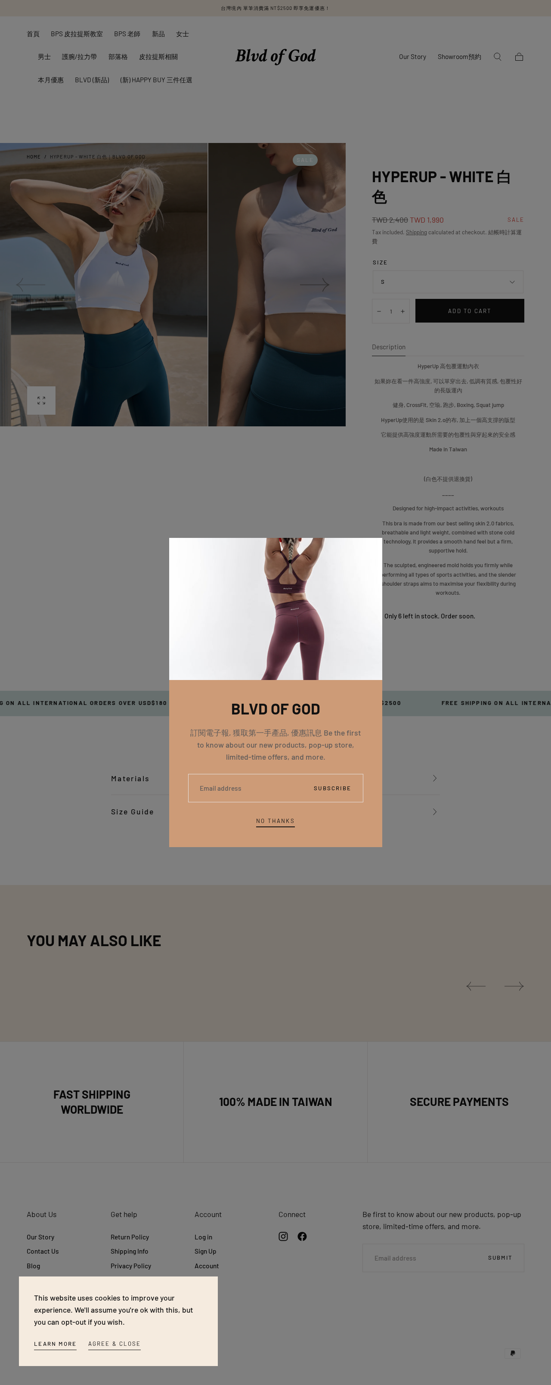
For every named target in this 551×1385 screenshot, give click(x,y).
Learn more (55, 1343)
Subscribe (332, 788)
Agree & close (114, 1343)
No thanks (275, 820)
